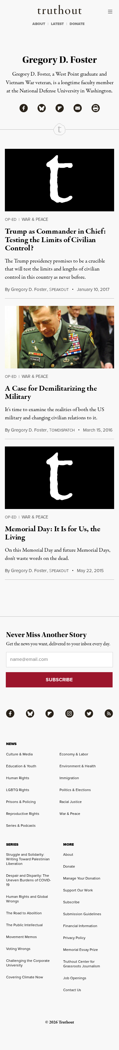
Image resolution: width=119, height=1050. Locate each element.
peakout (59, 289)
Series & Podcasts (21, 825)
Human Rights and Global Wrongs (27, 899)
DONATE (77, 24)
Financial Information (80, 926)
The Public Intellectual (24, 925)
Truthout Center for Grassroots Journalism (81, 964)
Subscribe (71, 902)
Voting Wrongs (18, 948)
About (68, 854)
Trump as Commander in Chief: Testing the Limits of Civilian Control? (55, 240)
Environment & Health (78, 766)
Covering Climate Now (24, 977)
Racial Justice (71, 802)
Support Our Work (78, 890)
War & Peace (35, 219)
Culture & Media (19, 754)
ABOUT (38, 24)
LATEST (57, 24)
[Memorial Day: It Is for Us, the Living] (59, 477)
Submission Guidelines (82, 914)
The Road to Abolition (24, 913)
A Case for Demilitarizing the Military (51, 392)
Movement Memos (21, 937)
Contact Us (72, 990)
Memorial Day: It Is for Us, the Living (52, 533)
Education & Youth (21, 766)
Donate (69, 866)
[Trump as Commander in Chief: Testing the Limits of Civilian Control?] (59, 180)
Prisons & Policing (21, 802)
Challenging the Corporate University (28, 963)
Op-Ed (10, 219)
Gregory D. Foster (29, 289)
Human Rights (17, 778)
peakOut (59, 571)
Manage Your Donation (81, 878)
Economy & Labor (74, 754)
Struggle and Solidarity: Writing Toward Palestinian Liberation (28, 859)
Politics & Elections (75, 790)
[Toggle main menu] (111, 11)
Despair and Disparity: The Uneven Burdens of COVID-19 (28, 880)
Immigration (69, 778)
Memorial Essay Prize (80, 949)
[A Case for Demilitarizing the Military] (59, 337)
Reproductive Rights (22, 813)
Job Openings (74, 978)
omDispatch (62, 430)
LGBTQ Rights (17, 790)
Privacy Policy (74, 938)
